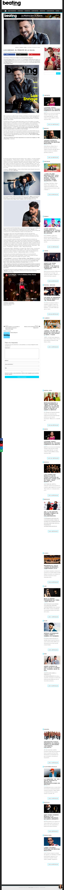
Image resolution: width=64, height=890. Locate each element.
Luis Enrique (11, 302)
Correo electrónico (9, 364)
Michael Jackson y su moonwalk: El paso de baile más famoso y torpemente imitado (12, 327)
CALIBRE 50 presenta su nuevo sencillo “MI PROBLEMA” (52, 299)
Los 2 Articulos (53, 831)
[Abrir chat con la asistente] (61, 887)
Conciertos (50, 10)
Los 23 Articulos (53, 582)
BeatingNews (12, 10)
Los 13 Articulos (53, 347)
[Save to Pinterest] (1, 445)
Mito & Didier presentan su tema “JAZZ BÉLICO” (51, 600)
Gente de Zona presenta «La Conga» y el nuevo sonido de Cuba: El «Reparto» (51, 266)
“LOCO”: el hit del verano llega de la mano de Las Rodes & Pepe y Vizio (52, 333)
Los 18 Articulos (53, 495)
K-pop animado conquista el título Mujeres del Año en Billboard (52, 231)
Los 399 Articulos (53, 425)
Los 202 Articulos (53, 314)
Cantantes (35, 10)
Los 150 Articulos (53, 157)
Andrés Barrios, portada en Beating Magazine (52, 142)
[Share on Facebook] (1, 439)
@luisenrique (11, 303)
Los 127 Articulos (53, 246)
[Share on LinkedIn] (1, 447)
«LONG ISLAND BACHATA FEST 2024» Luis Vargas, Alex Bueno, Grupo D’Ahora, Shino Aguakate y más (51, 177)
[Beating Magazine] (5, 10)
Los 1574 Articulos (53, 124)
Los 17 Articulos (53, 762)
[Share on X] (1, 442)
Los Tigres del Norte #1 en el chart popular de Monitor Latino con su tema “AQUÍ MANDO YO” (52, 478)
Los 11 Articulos (53, 616)
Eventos (27, 10)
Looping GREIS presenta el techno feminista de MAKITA (52, 109)
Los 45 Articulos (53, 194)
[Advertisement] (37, 4)
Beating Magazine (14, 52)
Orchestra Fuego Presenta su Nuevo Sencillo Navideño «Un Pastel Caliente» (51, 744)
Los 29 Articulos (53, 281)
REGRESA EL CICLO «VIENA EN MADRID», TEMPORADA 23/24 (51, 567)
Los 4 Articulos (53, 531)
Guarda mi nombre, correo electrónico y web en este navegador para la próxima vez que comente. (22, 373)
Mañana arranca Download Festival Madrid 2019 (31, 326)
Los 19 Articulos (53, 685)
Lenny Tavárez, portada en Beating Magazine (52, 849)
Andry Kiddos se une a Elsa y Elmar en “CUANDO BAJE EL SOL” (52, 668)
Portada (20, 10)
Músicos (42, 10)
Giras (57, 10)
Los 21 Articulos (53, 798)
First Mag (30, 887)
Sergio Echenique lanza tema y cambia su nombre (51, 634)
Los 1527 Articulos (53, 458)
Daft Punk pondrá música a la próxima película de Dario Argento (51, 817)
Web (6, 368)
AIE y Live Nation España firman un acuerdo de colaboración (51, 514)
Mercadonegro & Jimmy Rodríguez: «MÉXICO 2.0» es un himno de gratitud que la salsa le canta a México (51, 406)
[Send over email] (1, 450)
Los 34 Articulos (53, 864)
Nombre (7, 360)
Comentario (7, 347)
